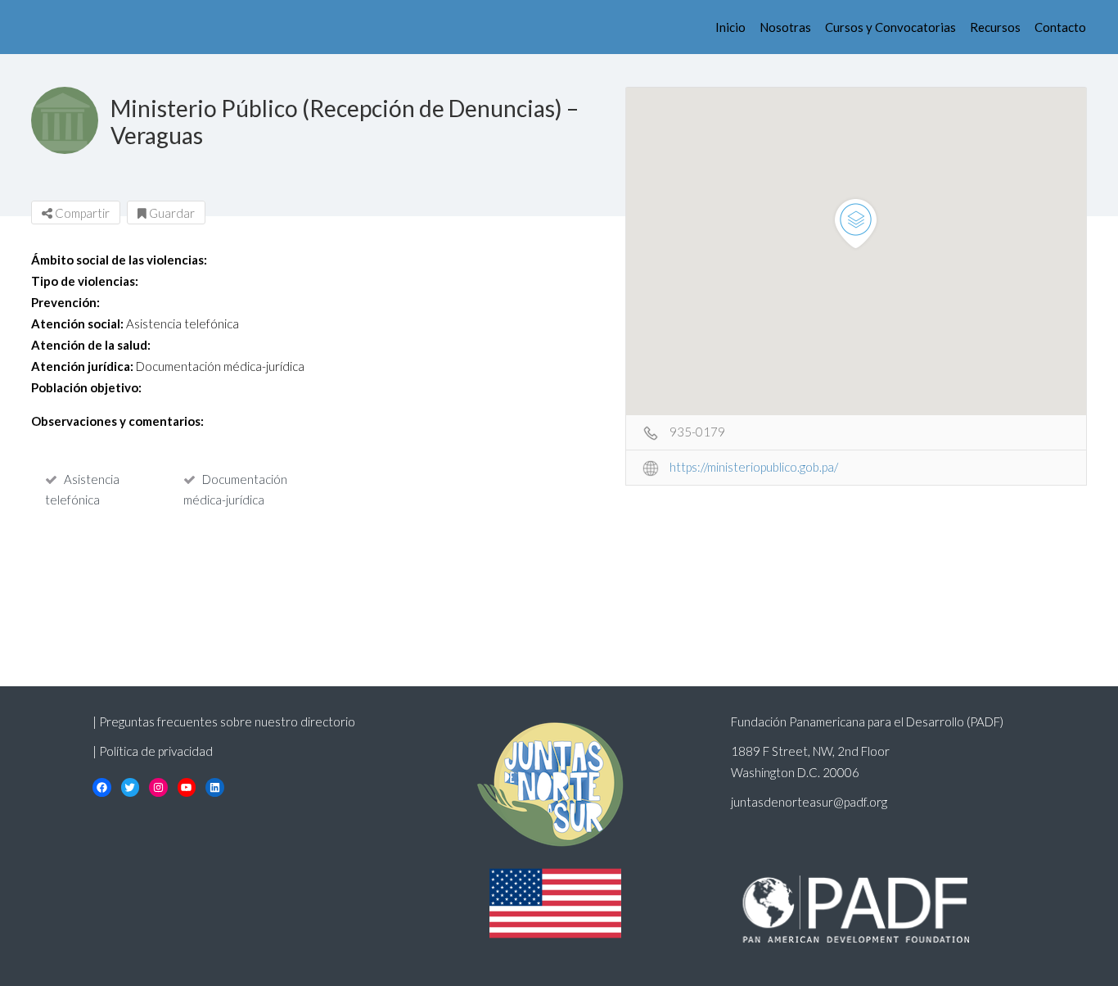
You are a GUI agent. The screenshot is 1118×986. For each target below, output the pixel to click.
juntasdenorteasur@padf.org (809, 801)
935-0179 (697, 431)
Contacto (1060, 27)
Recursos (995, 27)
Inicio (730, 27)
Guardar (171, 213)
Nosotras (785, 27)
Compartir (81, 213)
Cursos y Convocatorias (890, 27)
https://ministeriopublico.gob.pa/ (753, 466)
